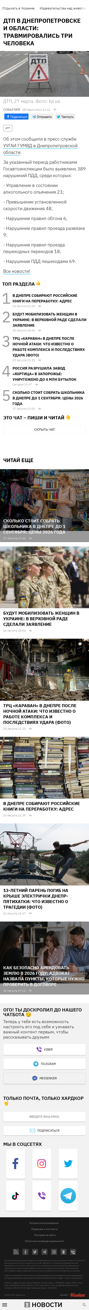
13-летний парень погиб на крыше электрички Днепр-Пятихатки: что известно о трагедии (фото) (35, 898)
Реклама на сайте (45, 1235)
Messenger (48, 1078)
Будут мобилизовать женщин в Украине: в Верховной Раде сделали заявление (49, 320)
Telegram (48, 1064)
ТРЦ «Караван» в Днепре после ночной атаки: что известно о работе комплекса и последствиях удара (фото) (39, 714)
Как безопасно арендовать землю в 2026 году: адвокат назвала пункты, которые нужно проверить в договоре (43, 976)
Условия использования (44, 1223)
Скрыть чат (44, 429)
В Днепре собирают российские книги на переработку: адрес (41, 806)
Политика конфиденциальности (44, 1241)
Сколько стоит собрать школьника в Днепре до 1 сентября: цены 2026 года (49, 398)
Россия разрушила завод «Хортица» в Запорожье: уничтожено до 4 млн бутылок (44, 374)
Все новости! (16, 271)
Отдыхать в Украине (18, 8)
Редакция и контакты (44, 1229)
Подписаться (48, 1131)
